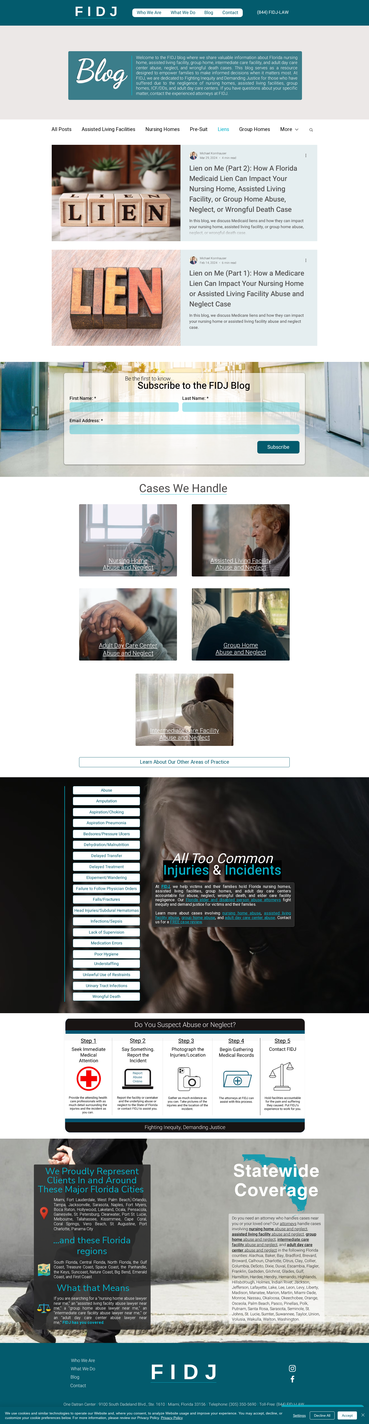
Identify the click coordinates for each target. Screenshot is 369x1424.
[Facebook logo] (292, 1379)
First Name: (81, 398)
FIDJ (165, 887)
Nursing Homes (162, 129)
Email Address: (85, 421)
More (286, 129)
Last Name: (194, 398)
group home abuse (198, 918)
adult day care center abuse (250, 918)
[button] (311, 130)
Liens (223, 129)
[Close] (363, 1415)
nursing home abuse (241, 913)
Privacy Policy (172, 1418)
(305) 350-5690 (242, 1404)
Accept (347, 1415)
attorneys (288, 1224)
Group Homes (254, 129)
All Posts (61, 129)
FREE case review (186, 922)
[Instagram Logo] (292, 1368)
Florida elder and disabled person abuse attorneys (233, 900)
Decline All (322, 1415)
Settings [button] (299, 1415)
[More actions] (307, 156)
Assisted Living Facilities (108, 129)
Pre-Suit (199, 129)
